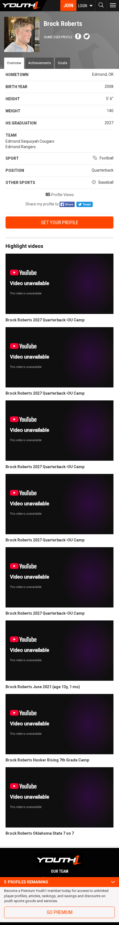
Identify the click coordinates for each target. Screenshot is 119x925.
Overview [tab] (14, 63)
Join (68, 5)
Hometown (17, 74)
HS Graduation (21, 123)
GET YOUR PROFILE (59, 222)
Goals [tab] (62, 63)
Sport (12, 158)
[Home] (23, 5)
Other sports (20, 182)
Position (15, 170)
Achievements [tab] (39, 63)
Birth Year (16, 87)
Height (13, 99)
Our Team (59, 871)
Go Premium (60, 912)
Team (11, 135)
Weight (13, 111)
